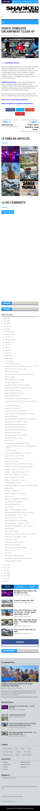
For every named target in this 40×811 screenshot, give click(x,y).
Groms (23, 748)
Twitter (20, 109)
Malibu (5, 762)
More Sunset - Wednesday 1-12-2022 (16, 474)
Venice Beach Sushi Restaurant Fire (16, 430)
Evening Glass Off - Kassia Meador (15, 547)
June (7, 348)
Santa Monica (25, 764)
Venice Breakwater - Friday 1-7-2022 (16, 515)
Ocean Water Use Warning (13, 390)
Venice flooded (9, 528)
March (7, 356)
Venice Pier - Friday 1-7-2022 (14, 518)
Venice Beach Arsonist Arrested (15, 380)
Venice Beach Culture (11, 531)
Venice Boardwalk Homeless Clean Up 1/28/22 (19, 374)
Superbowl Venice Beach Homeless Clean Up (18, 388)
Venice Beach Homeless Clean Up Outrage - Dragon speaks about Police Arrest (25, 612)
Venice (5, 769)
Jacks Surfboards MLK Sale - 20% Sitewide (18, 453)
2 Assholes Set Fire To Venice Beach (16, 411)
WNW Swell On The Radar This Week (16, 422)
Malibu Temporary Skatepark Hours (15, 510)
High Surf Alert (9, 488)
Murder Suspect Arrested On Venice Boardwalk (19, 512)
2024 (5, 324)
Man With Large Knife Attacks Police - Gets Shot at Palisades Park (25, 622)
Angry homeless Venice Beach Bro (15, 369)
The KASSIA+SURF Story (12, 504)
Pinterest (21, 113)
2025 (5, 321)
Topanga (23, 767)
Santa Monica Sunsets (12, 371)
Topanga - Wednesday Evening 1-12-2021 (17, 472)
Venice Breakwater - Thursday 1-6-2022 (17, 523)
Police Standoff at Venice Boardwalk (16, 520)
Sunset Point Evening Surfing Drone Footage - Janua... (21, 366)
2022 (5, 329)
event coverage (27, 754)
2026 (5, 318)
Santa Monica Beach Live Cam (14, 542)
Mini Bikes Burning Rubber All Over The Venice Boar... (21, 534)
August (7, 342)
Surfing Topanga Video (12, 382)
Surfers (18, 751)
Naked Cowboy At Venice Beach (15, 393)
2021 (5, 565)
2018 (5, 573)
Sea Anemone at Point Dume (14, 501)
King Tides (8, 553)
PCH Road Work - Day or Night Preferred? (17, 398)
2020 (5, 568)
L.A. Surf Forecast (10, 450)
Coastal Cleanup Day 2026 (24, 600)
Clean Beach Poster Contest (13, 438)
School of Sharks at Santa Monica (15, 493)
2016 (5, 578)
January (7, 361)
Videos (18, 754)
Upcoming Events (7, 754)
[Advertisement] (20, 276)
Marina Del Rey (26, 762)
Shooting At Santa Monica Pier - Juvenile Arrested (17, 1)
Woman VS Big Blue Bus (12, 491)
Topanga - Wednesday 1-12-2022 (15, 480)
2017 (5, 576)
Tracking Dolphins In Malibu (13, 483)
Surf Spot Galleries (8, 751)
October (8, 337)
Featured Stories (7, 748)
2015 (5, 581)
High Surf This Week (11, 416)
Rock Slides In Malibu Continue (14, 555)
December (8, 331)
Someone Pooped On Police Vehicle (16, 435)
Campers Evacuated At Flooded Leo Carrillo (18, 558)
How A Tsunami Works (12, 461)
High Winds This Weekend (13, 432)
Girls (16, 748)
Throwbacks (27, 751)
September (8, 339)
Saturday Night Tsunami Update (14, 456)
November (8, 334)
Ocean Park (7, 764)
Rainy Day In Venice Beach (13, 545)
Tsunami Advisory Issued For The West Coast (19, 464)
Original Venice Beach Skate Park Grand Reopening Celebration (16, 685)
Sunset (5, 767)
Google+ (30, 109)
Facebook (11, 109)
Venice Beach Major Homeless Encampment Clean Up (21, 485)
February (8, 358)
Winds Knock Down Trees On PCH (15, 427)
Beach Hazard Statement (12, 396)
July (6, 345)
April (6, 353)
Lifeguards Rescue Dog (12, 405)
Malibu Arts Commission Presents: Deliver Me (19, 466)
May (6, 350)
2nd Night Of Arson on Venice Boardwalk (17, 385)
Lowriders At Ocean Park (12, 408)
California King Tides (11, 539)
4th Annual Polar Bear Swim (13, 561)
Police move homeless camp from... (32, 127)
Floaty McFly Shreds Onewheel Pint (15, 424)
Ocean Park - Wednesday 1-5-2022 (15, 537)
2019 (5, 570)
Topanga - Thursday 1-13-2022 (14, 469)
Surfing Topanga (10, 377)
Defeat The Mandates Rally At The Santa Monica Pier (21, 419)
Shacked (20, 808)
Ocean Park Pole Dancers (12, 363)
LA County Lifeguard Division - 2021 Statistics (19, 526)
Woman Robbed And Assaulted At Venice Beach (20, 414)
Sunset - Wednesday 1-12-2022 (14, 477)
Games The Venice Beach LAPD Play (16, 499)
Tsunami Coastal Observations (14, 458)
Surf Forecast (9, 440)
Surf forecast (7, 125)
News (29, 748)
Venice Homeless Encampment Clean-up (17, 443)
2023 (5, 326)
